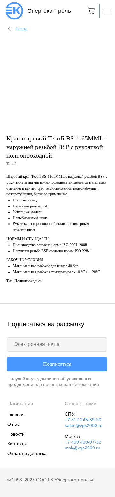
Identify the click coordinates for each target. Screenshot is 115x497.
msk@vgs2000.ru (82, 448)
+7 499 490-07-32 (83, 442)
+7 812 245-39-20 (83, 420)
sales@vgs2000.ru (84, 425)
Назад (21, 29)
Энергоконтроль (49, 11)
